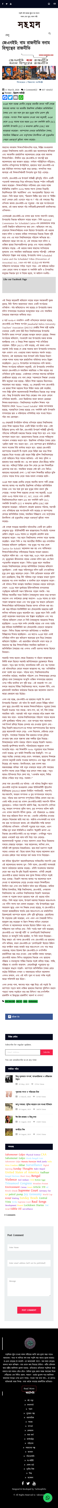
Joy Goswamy (33, 1194)
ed (47, 1187)
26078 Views (41, 1109)
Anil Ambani (23, 1179)
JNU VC (19, 1001)
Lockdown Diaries (34, 1205)
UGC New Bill (10, 1001)
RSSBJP (8, 1198)
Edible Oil (16, 1209)
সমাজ (30, 1422)
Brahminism (33, 1001)
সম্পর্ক (30, 1426)
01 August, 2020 (25, 1122)
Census (23, 1187)
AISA (25, 1001)
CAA (44, 1154)
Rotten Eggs (40, 1179)
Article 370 (39, 1187)
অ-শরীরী (30, 1460)
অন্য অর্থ (30, 1434)
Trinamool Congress (18, 1183)
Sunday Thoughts (23, 1169)
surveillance (27, 1209)
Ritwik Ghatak (11, 1190)
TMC (47, 1205)
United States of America (22, 1172)
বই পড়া (30, 1400)
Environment (12, 1187)
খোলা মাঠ (30, 1464)
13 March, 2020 (25, 1096)
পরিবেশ (30, 1443)
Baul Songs (39, 1201)
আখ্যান (30, 1451)
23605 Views (41, 1122)
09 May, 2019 (24, 1084)
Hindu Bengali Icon (34, 1158)
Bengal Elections (12, 1176)
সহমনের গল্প (30, 1447)
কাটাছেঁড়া (30, 1439)
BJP (6, 1194)
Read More (29, 1388)
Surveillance (34, 1165)
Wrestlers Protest (40, 1183)
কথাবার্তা (30, 1404)
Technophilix (40, 1489)
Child (32, 1179)
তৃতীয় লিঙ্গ (30, 1469)
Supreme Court (28, 1190)
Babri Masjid (39, 1168)
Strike (14, 1202)
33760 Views (41, 1096)
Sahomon (41, 1494)
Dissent (20, 1205)
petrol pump (16, 1194)
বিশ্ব (30, 1473)
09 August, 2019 (25, 1109)
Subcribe (46, 1052)
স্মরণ (30, 1409)
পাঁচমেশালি (30, 1456)
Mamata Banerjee (28, 1161)
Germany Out (45, 1190)
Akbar (21, 1165)
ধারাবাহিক (30, 1417)
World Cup (47, 1194)
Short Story (25, 1176)
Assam (30, 1187)
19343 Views (41, 1134)
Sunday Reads (29, 1198)
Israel (8, 1209)
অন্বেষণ (30, 1477)
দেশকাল (30, 1430)
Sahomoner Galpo (15, 1154)
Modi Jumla (42, 1161)
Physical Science (33, 1154)
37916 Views (39, 1084)
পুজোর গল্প (30, 1413)
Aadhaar (44, 1172)
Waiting (15, 1198)
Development (10, 1205)
